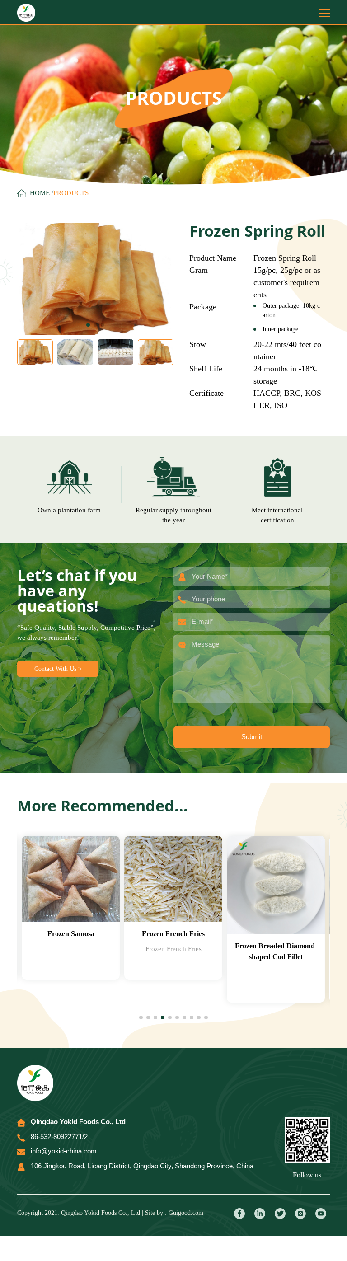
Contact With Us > (58, 669)
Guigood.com (186, 1212)
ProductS (71, 193)
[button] (88, 325)
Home (40, 193)
